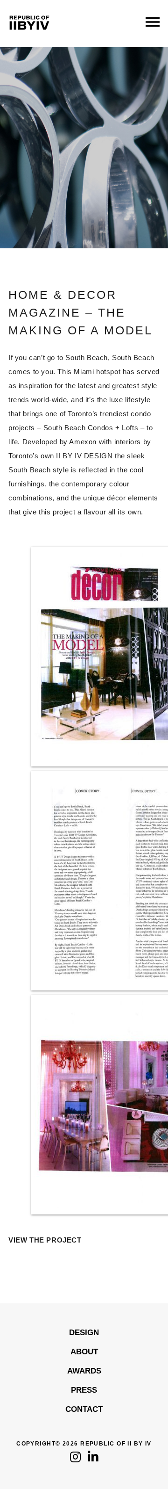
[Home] (29, 37)
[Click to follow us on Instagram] (75, 1459)
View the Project (45, 1240)
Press (84, 1390)
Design (84, 1332)
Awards (84, 1370)
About (84, 1351)
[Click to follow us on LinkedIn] (93, 1459)
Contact (84, 1409)
